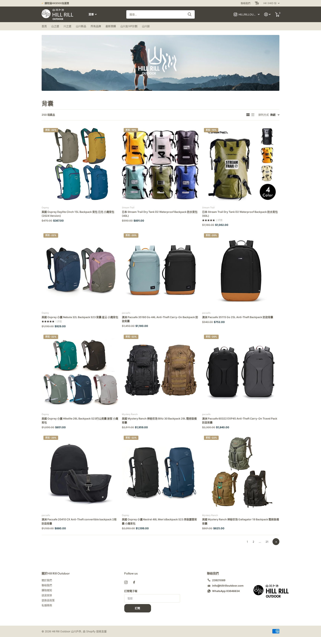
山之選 (55, 26)
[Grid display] (248, 114)
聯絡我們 (245, 3)
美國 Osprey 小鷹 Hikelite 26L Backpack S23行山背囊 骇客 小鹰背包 (80, 420)
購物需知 (47, 590)
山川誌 (146, 26)
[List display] (252, 114)
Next (276, 541)
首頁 (44, 26)
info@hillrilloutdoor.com (228, 585)
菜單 (91, 14)
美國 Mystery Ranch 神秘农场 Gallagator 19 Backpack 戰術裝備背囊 (240, 521)
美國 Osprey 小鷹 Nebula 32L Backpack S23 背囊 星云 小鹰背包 (80, 317)
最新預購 (111, 26)
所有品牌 (96, 26)
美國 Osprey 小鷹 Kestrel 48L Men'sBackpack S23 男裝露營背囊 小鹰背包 (159, 521)
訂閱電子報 (130, 591)
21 (267, 541)
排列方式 (263, 114)
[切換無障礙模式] (257, 3)
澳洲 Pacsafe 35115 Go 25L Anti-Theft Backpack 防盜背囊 (237, 317)
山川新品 (81, 26)
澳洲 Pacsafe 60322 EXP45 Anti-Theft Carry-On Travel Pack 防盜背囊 (239, 420)
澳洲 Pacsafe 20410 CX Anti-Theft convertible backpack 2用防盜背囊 (79, 521)
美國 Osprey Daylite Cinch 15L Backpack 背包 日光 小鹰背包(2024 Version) (78, 213)
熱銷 (272, 114)
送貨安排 (47, 595)
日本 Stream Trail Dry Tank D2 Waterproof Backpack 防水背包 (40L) (159, 213)
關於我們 (47, 580)
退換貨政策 (48, 600)
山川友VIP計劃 (128, 26)
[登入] (267, 14)
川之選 (67, 26)
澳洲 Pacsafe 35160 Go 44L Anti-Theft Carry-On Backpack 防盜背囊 (160, 319)
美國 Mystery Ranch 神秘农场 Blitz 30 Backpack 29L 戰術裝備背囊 (159, 420)
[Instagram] (126, 582)
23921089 (218, 580)
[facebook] (134, 582)
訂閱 (138, 608)
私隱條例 (47, 605)
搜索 (189, 14)
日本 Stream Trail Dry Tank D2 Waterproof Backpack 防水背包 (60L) (240, 213)
